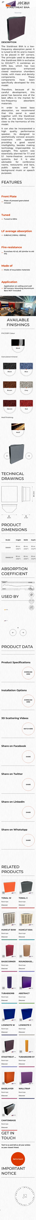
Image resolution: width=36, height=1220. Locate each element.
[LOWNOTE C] (27, 1014)
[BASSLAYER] (9, 1078)
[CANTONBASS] (9, 1109)
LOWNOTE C (25, 1025)
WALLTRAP (24, 1088)
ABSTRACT (24, 993)
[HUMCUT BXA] (27, 919)
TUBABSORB (7, 993)
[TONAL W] (9, 887)
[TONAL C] (27, 887)
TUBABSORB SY (27, 1057)
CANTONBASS (8, 1120)
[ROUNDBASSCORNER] (27, 951)
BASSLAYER (7, 1088)
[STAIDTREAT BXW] (9, 1046)
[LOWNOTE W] (9, 1014)
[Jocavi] (18, 3)
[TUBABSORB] (9, 982)
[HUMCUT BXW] (9, 919)
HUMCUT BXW (8, 930)
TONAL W (6, 898)
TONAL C (23, 898)
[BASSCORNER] (9, 951)
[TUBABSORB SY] (27, 1046)
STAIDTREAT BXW (10, 1057)
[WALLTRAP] (27, 1078)
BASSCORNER (8, 961)
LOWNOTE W (8, 1025)
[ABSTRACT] (27, 982)
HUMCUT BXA (25, 930)
